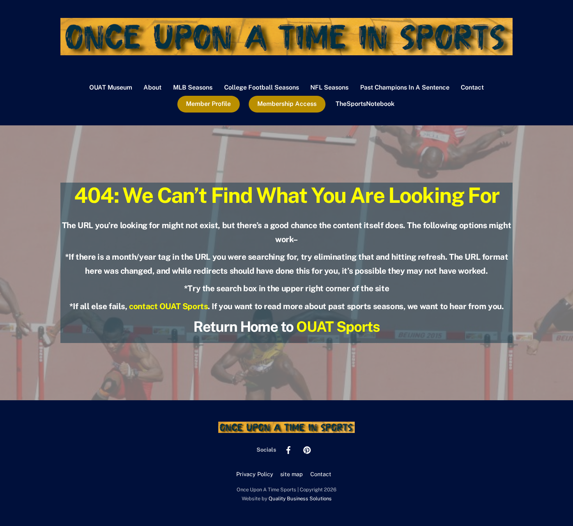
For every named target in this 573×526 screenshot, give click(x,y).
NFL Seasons (329, 87)
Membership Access (287, 103)
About (152, 87)
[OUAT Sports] (286, 51)
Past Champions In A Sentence (404, 87)
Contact (472, 87)
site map (291, 474)
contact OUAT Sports (168, 306)
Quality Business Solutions (300, 498)
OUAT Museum (110, 87)
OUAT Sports (338, 326)
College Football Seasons (261, 87)
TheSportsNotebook (365, 103)
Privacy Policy (254, 474)
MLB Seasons (192, 87)
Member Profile (208, 103)
